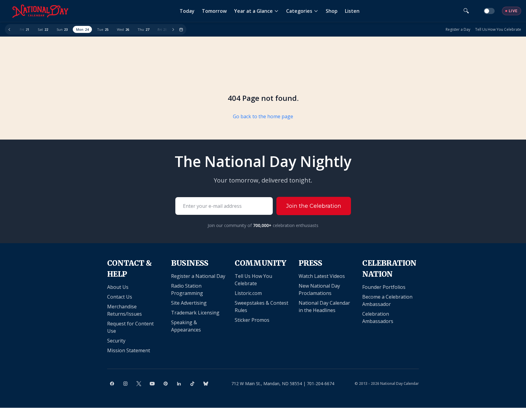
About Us (117, 287)
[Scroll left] (9, 29)
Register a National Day (198, 276)
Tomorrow (214, 11)
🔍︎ (466, 11)
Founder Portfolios (383, 287)
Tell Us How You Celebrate (498, 29)
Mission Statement (128, 350)
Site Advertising (189, 303)
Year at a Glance (253, 11)
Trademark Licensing (195, 312)
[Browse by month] (181, 29)
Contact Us (119, 296)
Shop (332, 11)
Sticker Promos (252, 320)
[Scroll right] (173, 29)
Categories (299, 11)
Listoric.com (248, 293)
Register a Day (458, 29)
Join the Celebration (313, 206)
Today (187, 11)
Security (116, 340)
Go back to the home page (263, 116)
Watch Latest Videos (322, 276)
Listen (352, 11)
